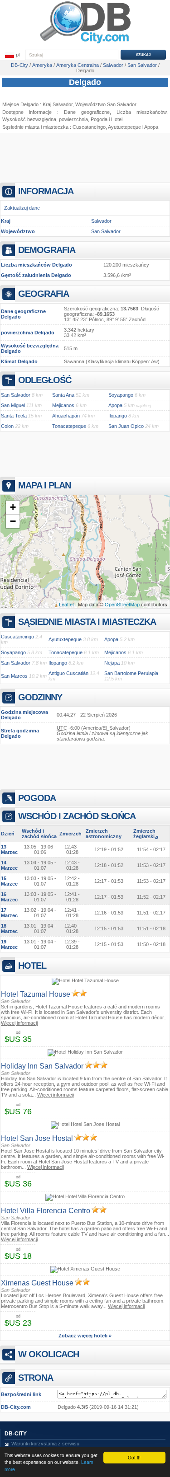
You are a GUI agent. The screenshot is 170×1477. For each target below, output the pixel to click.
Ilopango (117, 415)
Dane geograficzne (87, 112)
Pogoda (99, 119)
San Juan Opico (126, 426)
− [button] (13, 521)
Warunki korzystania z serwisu (45, 1443)
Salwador (101, 221)
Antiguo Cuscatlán (68, 673)
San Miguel (13, 405)
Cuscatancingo (89, 127)
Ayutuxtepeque (124, 127)
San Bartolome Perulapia (131, 673)
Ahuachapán (66, 415)
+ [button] (13, 507)
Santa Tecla (14, 415)
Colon (7, 426)
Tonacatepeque (69, 426)
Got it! (134, 1457)
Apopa (151, 127)
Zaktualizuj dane (22, 208)
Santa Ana (63, 395)
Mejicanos (63, 405)
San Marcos (14, 676)
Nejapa (112, 663)
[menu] (12, 55)
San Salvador (106, 231)
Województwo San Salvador (105, 104)
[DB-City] (85, 43)
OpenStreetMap (122, 604)
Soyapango (120, 395)
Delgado (85, 82)
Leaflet (66, 604)
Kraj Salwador (58, 104)
